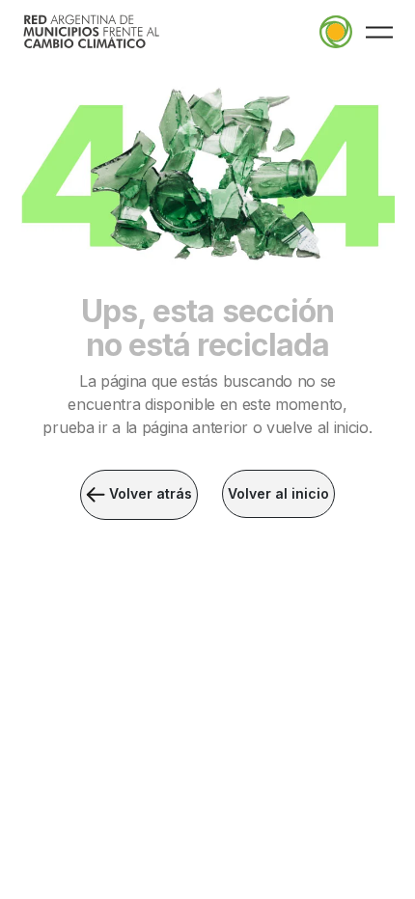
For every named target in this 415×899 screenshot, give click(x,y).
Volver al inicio (278, 493)
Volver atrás (148, 493)
